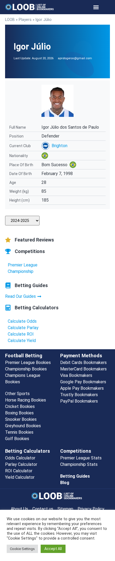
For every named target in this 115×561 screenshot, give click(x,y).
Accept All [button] (53, 549)
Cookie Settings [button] (22, 549)
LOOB (10, 19)
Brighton (59, 145)
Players (25, 19)
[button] (96, 7)
